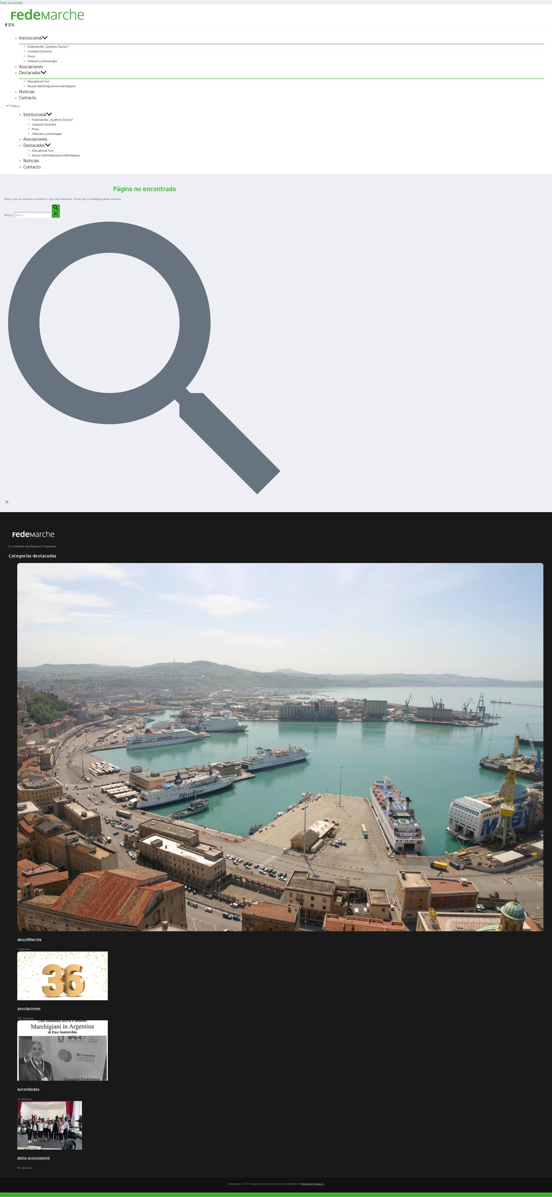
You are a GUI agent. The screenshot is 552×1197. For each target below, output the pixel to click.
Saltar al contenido (11, 2)
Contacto (27, 97)
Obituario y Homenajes (42, 61)
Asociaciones (31, 66)
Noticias (26, 91)
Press (31, 56)
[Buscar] (55, 211)
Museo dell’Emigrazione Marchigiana (51, 86)
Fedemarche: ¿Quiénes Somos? (48, 46)
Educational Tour (38, 81)
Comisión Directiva (40, 51)
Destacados (30, 72)
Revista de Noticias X (313, 1183)
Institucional (30, 37)
